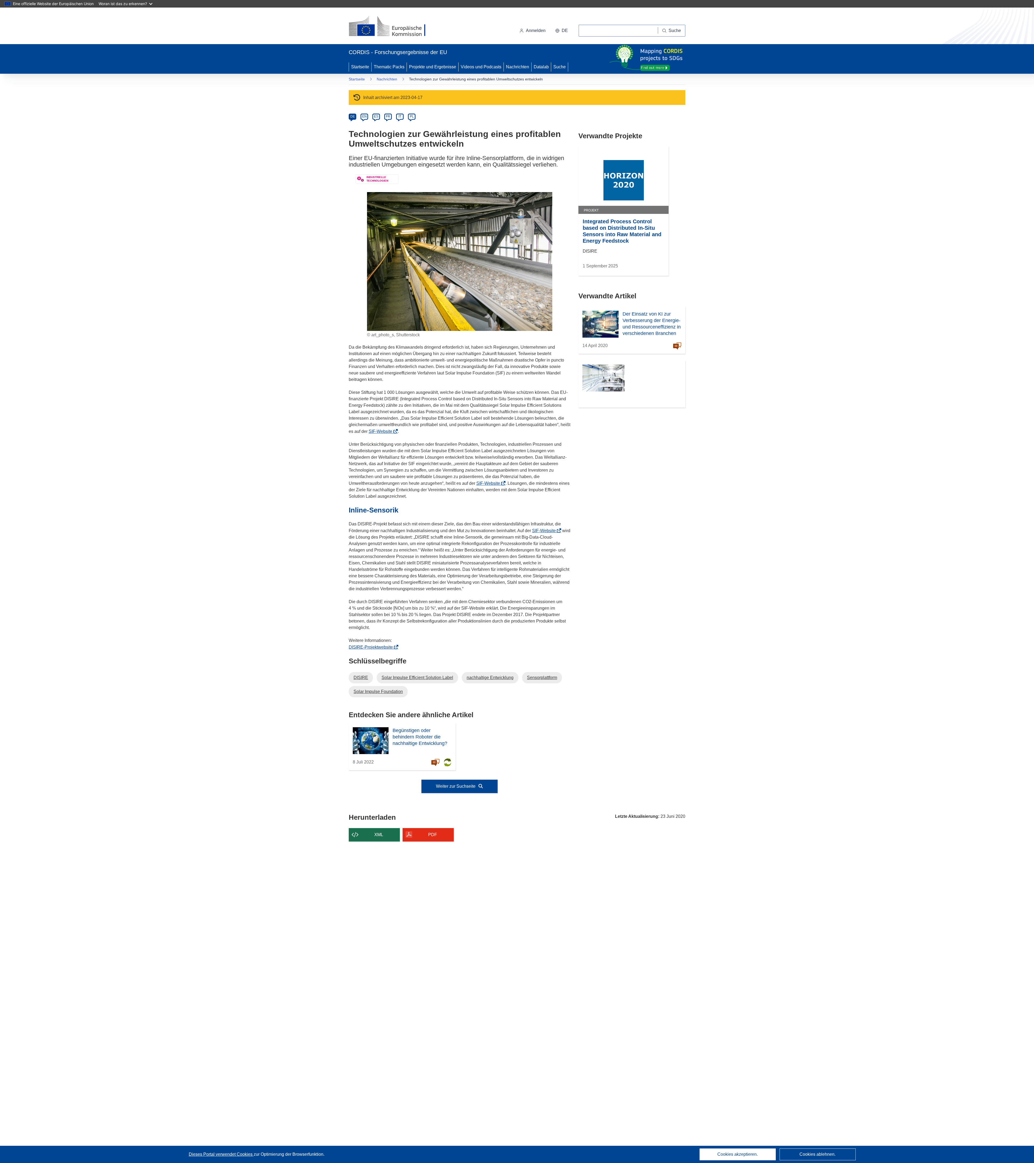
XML (378, 834)
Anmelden (536, 30)
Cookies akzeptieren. (737, 1154)
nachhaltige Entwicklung (490, 677)
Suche (559, 67)
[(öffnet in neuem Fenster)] (392, 27)
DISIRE (361, 677)
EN (364, 116)
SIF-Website (382, 431)
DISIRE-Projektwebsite (372, 647)
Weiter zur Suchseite (456, 786)
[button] (561, 31)
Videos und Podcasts (481, 67)
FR (388, 116)
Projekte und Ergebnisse (432, 67)
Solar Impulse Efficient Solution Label (417, 677)
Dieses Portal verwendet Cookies (221, 1154)
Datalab (541, 67)
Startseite (360, 67)
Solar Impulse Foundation (378, 691)
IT (400, 116)
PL (412, 116)
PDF (432, 834)
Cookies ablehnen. (817, 1154)
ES (376, 116)
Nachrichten (517, 67)
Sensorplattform (542, 677)
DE (352, 116)
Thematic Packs (389, 67)
